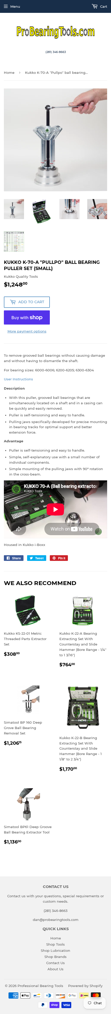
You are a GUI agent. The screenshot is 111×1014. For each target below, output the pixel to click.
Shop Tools (55, 944)
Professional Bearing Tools (40, 986)
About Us (55, 969)
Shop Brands (55, 957)
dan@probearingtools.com (55, 920)
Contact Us (55, 963)
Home (9, 72)
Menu (15, 6)
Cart (103, 6)
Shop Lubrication (55, 950)
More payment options (26, 331)
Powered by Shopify (85, 986)
